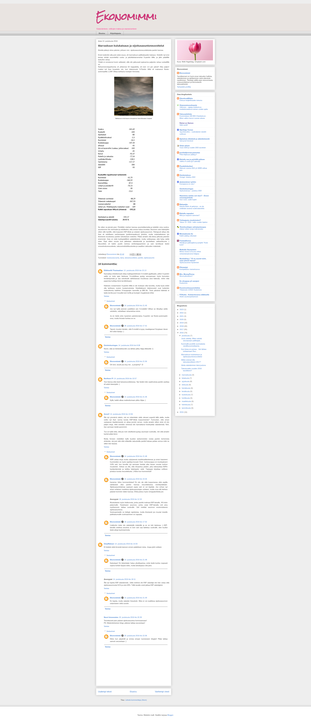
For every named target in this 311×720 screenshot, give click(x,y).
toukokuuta (186, 395)
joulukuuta (186, 336)
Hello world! (184, 125)
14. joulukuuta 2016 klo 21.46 (135, 397)
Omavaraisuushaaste (188, 105)
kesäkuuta (186, 391)
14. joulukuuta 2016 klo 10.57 (125, 378)
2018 (182, 326)
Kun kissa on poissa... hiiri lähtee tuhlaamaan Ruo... (193, 350)
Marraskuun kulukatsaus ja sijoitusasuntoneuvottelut (191, 356)
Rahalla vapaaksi (187, 213)
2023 (182, 309)
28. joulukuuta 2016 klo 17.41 (135, 326)
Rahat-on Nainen (187, 123)
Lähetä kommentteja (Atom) (136, 700)
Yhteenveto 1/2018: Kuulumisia (191, 290)
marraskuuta (187, 375)
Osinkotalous (185, 175)
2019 (182, 323)
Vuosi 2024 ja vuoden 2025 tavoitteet (193, 148)
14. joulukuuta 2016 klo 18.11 (124, 579)
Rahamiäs (184, 204)
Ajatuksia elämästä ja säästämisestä (195, 139)
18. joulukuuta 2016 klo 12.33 (130, 499)
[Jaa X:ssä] (135, 254)
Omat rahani (185, 146)
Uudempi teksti (105, 691)
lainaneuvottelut (131, 258)
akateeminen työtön (188, 182)
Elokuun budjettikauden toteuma (191, 100)
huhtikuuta (186, 398)
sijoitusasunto (149, 258)
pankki (140, 258)
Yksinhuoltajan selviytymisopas (193, 227)
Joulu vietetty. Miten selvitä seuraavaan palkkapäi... (191, 340)
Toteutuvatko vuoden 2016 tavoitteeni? (191, 370)
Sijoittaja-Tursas (186, 130)
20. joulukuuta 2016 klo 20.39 (130, 617)
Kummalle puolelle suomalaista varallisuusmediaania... (193, 345)
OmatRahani (109, 544)
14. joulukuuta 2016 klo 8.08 (129, 345)
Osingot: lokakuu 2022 (187, 177)
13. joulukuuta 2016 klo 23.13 (135, 270)
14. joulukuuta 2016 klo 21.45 (135, 305)
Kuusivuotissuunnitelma (190, 288)
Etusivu (102, 33)
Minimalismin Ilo (186, 234)
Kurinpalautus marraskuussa (190, 269)
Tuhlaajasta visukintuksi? (190, 220)
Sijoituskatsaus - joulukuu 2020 (191, 191)
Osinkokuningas (111, 345)
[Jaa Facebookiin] (138, 254)
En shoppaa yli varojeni (189, 281)
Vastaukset (110, 301)
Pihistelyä (184, 267)
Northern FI (108, 378)
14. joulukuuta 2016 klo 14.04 (126, 544)
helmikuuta (186, 405)
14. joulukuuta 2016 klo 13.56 (121, 414)
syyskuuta (186, 381)
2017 (182, 329)
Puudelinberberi (186, 166)
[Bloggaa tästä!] (133, 254)
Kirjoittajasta (115, 33)
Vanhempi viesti (162, 691)
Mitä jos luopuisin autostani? (190, 215)
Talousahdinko (186, 114)
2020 (182, 319)
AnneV (106, 414)
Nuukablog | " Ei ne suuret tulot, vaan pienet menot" (193, 259)
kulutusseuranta (113, 258)
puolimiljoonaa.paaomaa (190, 153)
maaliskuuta (186, 401)
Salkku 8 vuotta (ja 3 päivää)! (190, 161)
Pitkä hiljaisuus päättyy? (188, 154)
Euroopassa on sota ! (187, 184)
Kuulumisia (183, 283)
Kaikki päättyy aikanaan (188, 236)
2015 (182, 412)
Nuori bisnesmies (111, 617)
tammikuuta (186, 408)
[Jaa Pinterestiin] (140, 254)
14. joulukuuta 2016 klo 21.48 (135, 456)
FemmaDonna (185, 241)
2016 (182, 333)
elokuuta (185, 385)
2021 (182, 316)
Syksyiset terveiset (186, 141)
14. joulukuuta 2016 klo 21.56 (135, 361)
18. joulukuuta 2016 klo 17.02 (135, 522)
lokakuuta (186, 378)
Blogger (170, 715)
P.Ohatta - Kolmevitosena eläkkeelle (194, 295)
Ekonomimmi (126, 16)
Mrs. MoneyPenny (187, 274)
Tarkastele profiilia (184, 87)
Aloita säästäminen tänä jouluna (193, 365)
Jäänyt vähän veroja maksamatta (191, 229)
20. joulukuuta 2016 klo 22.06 (135, 636)
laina (122, 258)
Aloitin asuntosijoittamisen (189, 297)
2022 (182, 313)
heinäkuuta (186, 388)
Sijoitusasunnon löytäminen (189, 262)
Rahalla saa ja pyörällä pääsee (192, 159)
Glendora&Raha (186, 98)
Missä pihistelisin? (186, 276)
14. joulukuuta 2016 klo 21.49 (135, 598)
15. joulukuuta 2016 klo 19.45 (135, 479)
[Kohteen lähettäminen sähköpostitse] (131, 254)
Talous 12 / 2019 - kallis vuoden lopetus (193, 222)
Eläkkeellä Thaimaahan (113, 270)
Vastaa (106, 296)
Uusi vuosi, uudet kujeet (188, 200)
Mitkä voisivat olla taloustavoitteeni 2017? (191, 361)
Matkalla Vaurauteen (188, 250)
